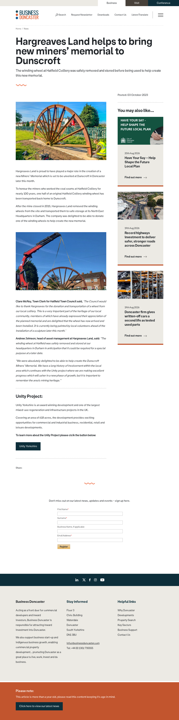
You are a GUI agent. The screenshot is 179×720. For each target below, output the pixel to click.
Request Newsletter (81, 14)
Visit (136, 3)
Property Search (127, 620)
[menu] (160, 14)
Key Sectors (124, 625)
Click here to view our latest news (39, 706)
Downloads (103, 14)
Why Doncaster (126, 610)
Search (62, 14)
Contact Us (120, 14)
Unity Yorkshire (28, 446)
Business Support (127, 630)
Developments (126, 615)
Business (112, 3)
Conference (163, 3)
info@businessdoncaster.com (83, 643)
